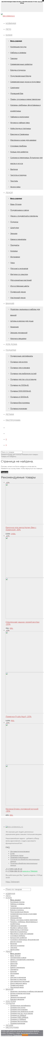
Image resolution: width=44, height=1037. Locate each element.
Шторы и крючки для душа (21, 321)
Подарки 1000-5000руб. (20, 391)
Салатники (14, 88)
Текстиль (14, 181)
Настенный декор (18, 298)
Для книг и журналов (19, 268)
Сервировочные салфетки (21, 64)
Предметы (14, 245)
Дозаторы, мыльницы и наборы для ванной (26, 991)
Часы (12, 263)
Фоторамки (15, 257)
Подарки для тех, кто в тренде (23, 379)
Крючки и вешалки (18, 338)
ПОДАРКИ (11, 350)
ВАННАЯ (10, 303)
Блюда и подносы (18, 70)
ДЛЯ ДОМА (11, 344)
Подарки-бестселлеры (20, 403)
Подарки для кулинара (20, 368)
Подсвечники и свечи (19, 210)
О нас (12, 853)
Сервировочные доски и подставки (25, 82)
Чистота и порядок (18, 175)
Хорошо (25, 1035)
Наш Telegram (12, 882)
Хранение (14, 327)
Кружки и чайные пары (20, 123)
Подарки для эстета (18, 362)
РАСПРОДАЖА (13, 420)
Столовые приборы (18, 146)
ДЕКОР (9, 193)
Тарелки (13, 58)
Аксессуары (15, 187)
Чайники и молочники (19, 117)
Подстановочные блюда (20, 76)
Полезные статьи (16, 855)
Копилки (14, 251)
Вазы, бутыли (15, 204)
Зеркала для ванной (18, 333)
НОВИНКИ (11, 23)
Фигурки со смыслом (19, 274)
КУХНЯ (9, 35)
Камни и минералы (18, 239)
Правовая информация (19, 857)
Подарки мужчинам (18, 409)
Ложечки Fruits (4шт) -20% (18, 716)
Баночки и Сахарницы (19, 134)
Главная (4, 472)
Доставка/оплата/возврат (20, 851)
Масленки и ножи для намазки (23, 140)
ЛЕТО (8, 29)
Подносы (14, 222)
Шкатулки (14, 228)
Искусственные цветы (19, 286)
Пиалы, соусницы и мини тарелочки (25, 99)
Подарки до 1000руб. (19, 385)
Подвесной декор (18, 292)
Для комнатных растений (21, 280)
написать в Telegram (30, 871)
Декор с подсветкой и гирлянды (24, 216)
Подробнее (17, 1035)
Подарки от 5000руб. (19, 397)
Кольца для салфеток (19, 152)
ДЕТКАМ (10, 414)
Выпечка (14, 169)
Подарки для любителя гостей (23, 374)
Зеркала (13, 233)
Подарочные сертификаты (21, 356)
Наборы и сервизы (18, 53)
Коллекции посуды (18, 47)
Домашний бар (16, 93)
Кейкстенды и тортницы (20, 128)
